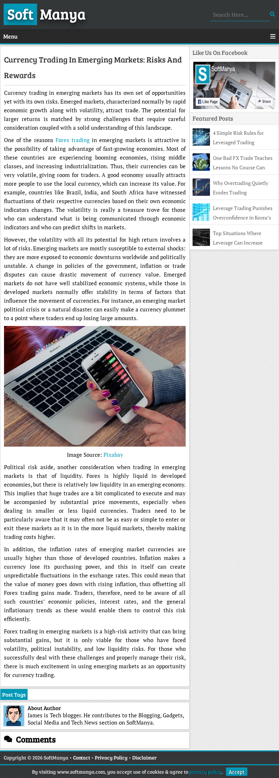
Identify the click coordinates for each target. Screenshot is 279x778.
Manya (46, 13)
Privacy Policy (111, 757)
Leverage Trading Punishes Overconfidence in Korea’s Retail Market (232, 217)
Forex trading (73, 140)
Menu (10, 36)
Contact (81, 757)
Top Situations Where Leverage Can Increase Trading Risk (228, 242)
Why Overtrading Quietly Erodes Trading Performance (230, 192)
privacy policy (205, 771)
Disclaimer (144, 757)
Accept (236, 771)
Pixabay (113, 454)
